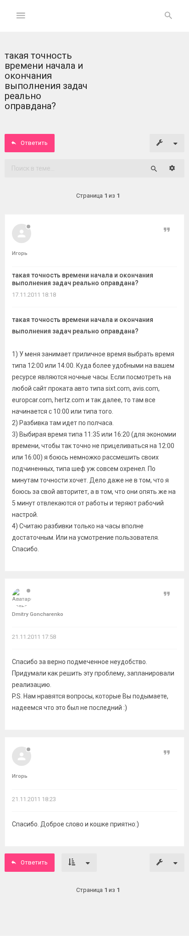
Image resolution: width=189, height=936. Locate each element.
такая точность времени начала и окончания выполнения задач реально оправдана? (82, 279)
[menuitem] (168, 16)
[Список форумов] (94, 23)
